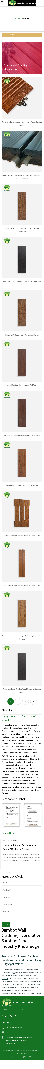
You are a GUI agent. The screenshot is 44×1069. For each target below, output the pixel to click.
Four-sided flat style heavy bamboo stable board (22, 586)
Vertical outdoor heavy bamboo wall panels (22, 385)
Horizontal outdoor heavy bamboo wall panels (22, 335)
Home (17, 19)
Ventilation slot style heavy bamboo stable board (22, 536)
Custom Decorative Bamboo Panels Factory (19, 753)
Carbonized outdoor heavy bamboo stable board (22, 435)
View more (6, 872)
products (5, 979)
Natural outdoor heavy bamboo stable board (22, 485)
